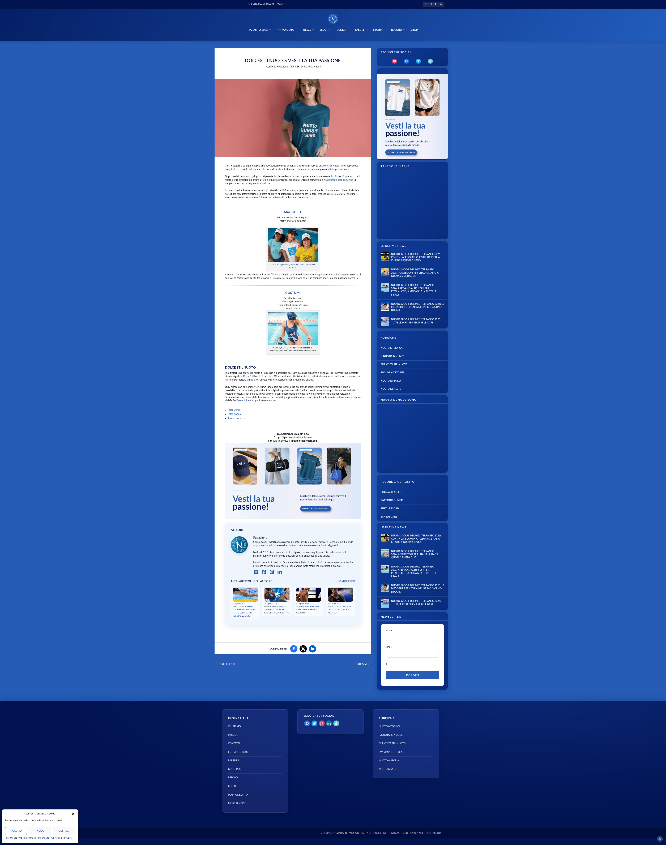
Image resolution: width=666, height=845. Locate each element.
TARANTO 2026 (258, 30)
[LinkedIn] (280, 572)
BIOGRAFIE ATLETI (391, 492)
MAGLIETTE (293, 212)
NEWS (307, 30)
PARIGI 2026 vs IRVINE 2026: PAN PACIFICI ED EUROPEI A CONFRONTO (276, 609)
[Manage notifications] (660, 839)
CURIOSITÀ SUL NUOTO (394, 364)
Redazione (282, 67)
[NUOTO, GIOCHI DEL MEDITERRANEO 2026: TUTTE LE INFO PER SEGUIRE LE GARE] (385, 321)
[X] (256, 572)
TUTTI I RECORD (390, 508)
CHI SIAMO (234, 726)
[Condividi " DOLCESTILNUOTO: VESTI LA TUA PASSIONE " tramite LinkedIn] (312, 648)
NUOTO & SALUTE (391, 389)
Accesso (437, 833)
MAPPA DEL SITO (238, 795)
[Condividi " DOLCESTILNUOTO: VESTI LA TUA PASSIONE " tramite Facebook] (293, 648)
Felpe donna (234, 414)
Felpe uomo (234, 410)
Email (388, 647)
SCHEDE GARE (389, 517)
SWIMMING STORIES (392, 373)
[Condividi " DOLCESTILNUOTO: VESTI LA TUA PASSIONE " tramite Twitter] (303, 648)
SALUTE (360, 30)
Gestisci (63, 831)
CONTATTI (234, 743)
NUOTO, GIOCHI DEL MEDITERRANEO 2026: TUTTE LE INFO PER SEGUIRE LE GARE (244, 611)
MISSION (233, 735)
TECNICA (340, 30)
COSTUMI (292, 293)
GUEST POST (235, 769)
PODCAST (395, 833)
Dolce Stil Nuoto (330, 166)
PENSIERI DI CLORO (301, 67)
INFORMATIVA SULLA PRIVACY (55, 838)
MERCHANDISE (237, 803)
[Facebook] (264, 572)
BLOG (323, 30)
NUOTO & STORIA (391, 381)
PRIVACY (233, 777)
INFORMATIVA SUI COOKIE (21, 838)
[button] (73, 814)
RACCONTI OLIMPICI (392, 500)
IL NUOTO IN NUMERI (393, 356)
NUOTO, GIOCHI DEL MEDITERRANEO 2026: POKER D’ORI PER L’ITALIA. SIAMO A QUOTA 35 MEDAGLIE (415, 272)
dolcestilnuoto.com (337, 180)
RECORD (396, 30)
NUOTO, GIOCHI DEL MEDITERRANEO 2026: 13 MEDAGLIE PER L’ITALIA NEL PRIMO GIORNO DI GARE (417, 307)
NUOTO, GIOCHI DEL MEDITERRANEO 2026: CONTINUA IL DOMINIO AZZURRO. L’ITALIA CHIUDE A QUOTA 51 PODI (416, 257)
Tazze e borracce (236, 418)
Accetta (16, 831)
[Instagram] (272, 572)
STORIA (377, 30)
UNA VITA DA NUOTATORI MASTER (266, 4)
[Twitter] (418, 61)
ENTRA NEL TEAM (238, 752)
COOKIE (232, 786)
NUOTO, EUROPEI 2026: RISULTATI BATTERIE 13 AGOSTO (308, 609)
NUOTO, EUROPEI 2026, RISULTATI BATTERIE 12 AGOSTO (339, 609)
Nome (389, 630)
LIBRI (405, 833)
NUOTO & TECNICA (392, 348)
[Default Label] (430, 61)
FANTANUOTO (285, 30)
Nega (40, 831)
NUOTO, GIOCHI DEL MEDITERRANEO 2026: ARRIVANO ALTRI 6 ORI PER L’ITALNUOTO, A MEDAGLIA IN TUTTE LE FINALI (413, 290)
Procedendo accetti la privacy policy (413, 664)
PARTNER (233, 760)
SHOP (414, 30)
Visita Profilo (348, 581)
